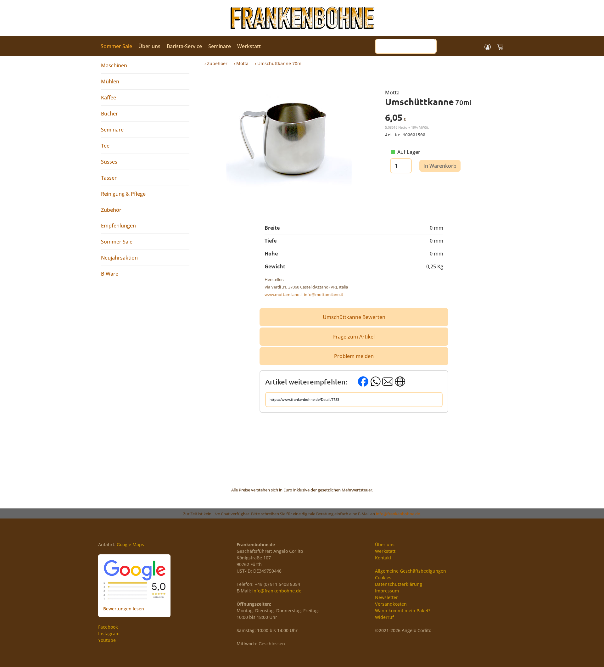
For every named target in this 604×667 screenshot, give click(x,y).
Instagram (109, 633)
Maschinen (114, 65)
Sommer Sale (116, 46)
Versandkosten (391, 604)
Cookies (383, 577)
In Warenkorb (439, 165)
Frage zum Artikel (354, 336)
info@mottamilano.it (323, 294)
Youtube (107, 640)
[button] (487, 46)
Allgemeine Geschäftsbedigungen (410, 571)
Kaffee (108, 97)
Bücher (109, 113)
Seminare (219, 46)
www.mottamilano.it (284, 294)
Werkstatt (249, 46)
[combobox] (406, 46)
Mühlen (110, 81)
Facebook (108, 627)
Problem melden (354, 356)
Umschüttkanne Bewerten (354, 317)
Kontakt (383, 558)
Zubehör (111, 209)
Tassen (109, 177)
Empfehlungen (118, 225)
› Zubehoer (215, 63)
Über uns (149, 46)
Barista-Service (184, 46)
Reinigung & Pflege (123, 193)
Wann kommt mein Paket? (402, 611)
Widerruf (384, 617)
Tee (105, 145)
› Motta (241, 63)
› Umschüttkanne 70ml (279, 63)
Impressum (387, 591)
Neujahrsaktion (119, 257)
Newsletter (386, 597)
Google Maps (130, 544)
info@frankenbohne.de (398, 514)
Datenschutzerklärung (398, 584)
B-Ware (109, 273)
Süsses (109, 161)
